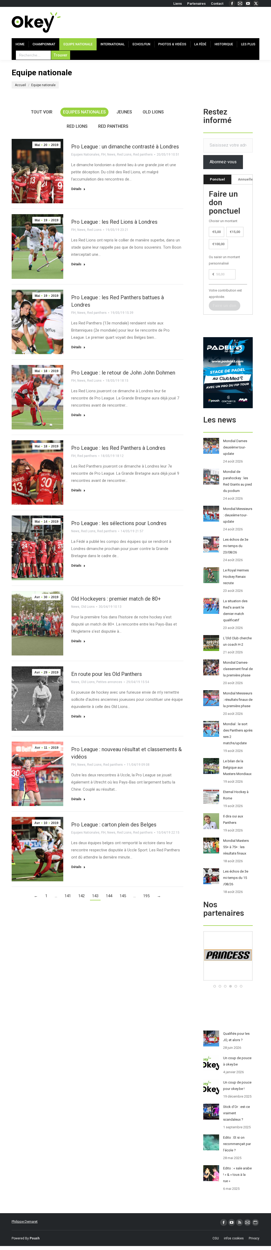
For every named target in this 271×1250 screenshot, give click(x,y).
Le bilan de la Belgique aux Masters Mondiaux (237, 767)
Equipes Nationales (84, 112)
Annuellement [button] (249, 179)
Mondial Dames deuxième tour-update (235, 447)
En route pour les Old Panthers (106, 674)
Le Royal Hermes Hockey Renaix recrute (236, 576)
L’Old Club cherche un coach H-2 (237, 641)
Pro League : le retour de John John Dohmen (123, 372)
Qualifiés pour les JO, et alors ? (236, 1037)
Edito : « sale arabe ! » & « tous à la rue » (237, 1174)
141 (68, 896)
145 (123, 896)
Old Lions (153, 112)
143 (95, 896)
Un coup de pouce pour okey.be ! (237, 1085)
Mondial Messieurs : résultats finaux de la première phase (237, 699)
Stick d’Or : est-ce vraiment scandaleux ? (236, 1113)
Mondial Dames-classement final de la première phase (238, 669)
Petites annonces (109, 682)
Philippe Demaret (25, 1221)
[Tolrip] (228, 979)
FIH (103, 154)
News (111, 154)
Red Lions (77, 126)
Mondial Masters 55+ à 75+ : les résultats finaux (236, 847)
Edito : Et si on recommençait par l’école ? (237, 1143)
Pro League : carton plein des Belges (113, 824)
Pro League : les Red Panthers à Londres (118, 448)
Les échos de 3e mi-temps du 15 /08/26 (235, 877)
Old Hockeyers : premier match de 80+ (116, 599)
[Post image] (211, 446)
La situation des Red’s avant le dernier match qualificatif (235, 610)
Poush (34, 1238)
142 (81, 896)
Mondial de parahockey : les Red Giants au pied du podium (237, 481)
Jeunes (124, 112)
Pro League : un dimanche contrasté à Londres (125, 146)
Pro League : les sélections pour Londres (118, 523)
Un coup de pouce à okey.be (237, 1061)
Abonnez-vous (223, 161)
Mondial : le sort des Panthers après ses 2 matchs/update (237, 733)
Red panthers (113, 126)
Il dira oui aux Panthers (233, 819)
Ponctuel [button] (217, 179)
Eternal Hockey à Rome (236, 795)
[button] (214, 986)
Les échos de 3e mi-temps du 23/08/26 (235, 546)
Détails (76, 189)
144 (109, 896)
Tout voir (41, 112)
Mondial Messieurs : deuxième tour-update (237, 515)
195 (146, 896)
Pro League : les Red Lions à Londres (114, 222)
